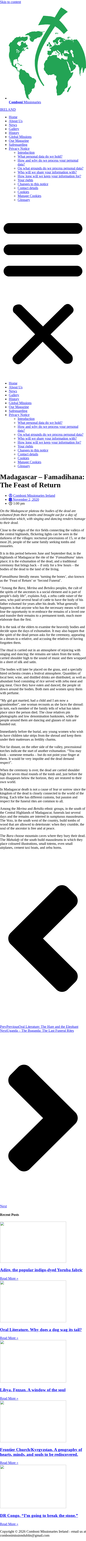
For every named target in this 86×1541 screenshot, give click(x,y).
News (13, 125)
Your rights (25, 180)
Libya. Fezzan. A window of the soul (32, 1390)
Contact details (28, 188)
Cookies (23, 192)
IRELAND (8, 109)
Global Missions (20, 137)
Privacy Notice (19, 148)
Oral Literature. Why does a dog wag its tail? (41, 1329)
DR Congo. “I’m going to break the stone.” (39, 1515)
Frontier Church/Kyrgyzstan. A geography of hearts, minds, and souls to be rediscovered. (41, 1452)
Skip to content (10, 2)
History (14, 133)
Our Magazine (19, 141)
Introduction (26, 152)
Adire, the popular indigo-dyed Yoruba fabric (41, 1270)
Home (13, 117)
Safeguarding (18, 144)
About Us (15, 121)
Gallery (14, 129)
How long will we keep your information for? (49, 176)
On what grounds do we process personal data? (50, 168)
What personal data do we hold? (40, 156)
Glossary (24, 200)
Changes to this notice (33, 184)
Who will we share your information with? (47, 172)
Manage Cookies (29, 196)
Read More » (9, 1278)
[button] (43, 291)
